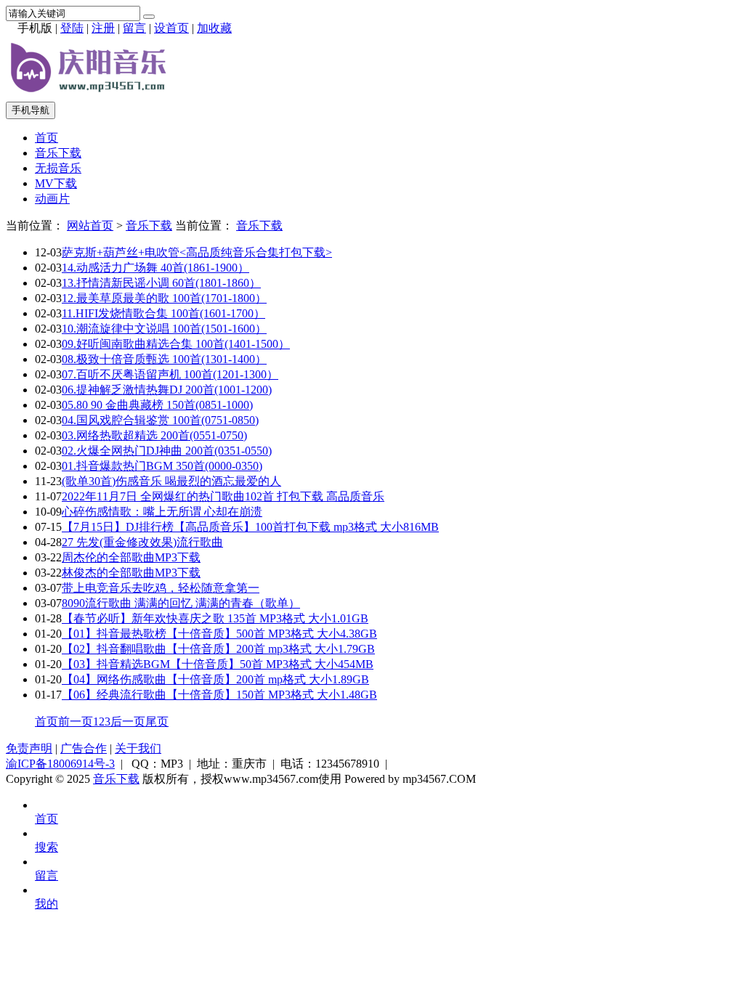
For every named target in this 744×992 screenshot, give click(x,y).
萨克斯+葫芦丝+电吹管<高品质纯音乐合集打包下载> (197, 252)
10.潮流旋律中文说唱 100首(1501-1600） (164, 328)
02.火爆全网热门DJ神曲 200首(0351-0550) (167, 450)
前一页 (75, 721)
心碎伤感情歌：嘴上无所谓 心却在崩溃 (162, 511)
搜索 (46, 847)
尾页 (157, 721)
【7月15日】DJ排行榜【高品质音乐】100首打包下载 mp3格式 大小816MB (250, 527)
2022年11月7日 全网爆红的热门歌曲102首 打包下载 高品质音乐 (223, 496)
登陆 (72, 28)
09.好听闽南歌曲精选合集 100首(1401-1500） (176, 344)
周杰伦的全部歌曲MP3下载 (131, 557)
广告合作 (83, 748)
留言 (134, 28)
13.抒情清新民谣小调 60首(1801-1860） (161, 283)
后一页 (127, 721)
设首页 (171, 28)
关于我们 (138, 748)
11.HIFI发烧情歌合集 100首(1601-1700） (163, 313)
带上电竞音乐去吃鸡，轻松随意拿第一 (160, 588)
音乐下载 (58, 153)
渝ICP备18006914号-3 (60, 763)
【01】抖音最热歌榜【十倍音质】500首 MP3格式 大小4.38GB (219, 633)
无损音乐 (58, 168)
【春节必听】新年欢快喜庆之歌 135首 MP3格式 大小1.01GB (215, 618)
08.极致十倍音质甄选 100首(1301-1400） (164, 359)
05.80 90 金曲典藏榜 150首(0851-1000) (157, 405)
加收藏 (214, 28)
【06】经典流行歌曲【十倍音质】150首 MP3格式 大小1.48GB (219, 694)
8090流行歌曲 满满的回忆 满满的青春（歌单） (181, 603)
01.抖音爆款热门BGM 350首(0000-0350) (162, 466)
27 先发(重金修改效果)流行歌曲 (142, 542)
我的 (46, 904)
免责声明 (29, 748)
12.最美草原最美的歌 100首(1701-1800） (164, 298)
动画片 (52, 198)
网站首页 (90, 225)
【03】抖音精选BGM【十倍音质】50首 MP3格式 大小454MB (217, 664)
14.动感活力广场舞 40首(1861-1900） (155, 267)
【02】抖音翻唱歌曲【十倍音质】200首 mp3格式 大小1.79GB (218, 649)
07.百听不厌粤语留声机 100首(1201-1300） (170, 374)
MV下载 (56, 183)
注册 (103, 28)
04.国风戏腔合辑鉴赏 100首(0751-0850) (160, 420)
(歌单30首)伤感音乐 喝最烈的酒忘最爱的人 (171, 481)
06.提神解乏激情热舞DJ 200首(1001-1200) (167, 389)
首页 (46, 137)
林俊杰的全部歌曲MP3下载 (131, 572)
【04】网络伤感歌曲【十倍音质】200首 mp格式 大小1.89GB (215, 679)
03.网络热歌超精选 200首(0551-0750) (154, 435)
